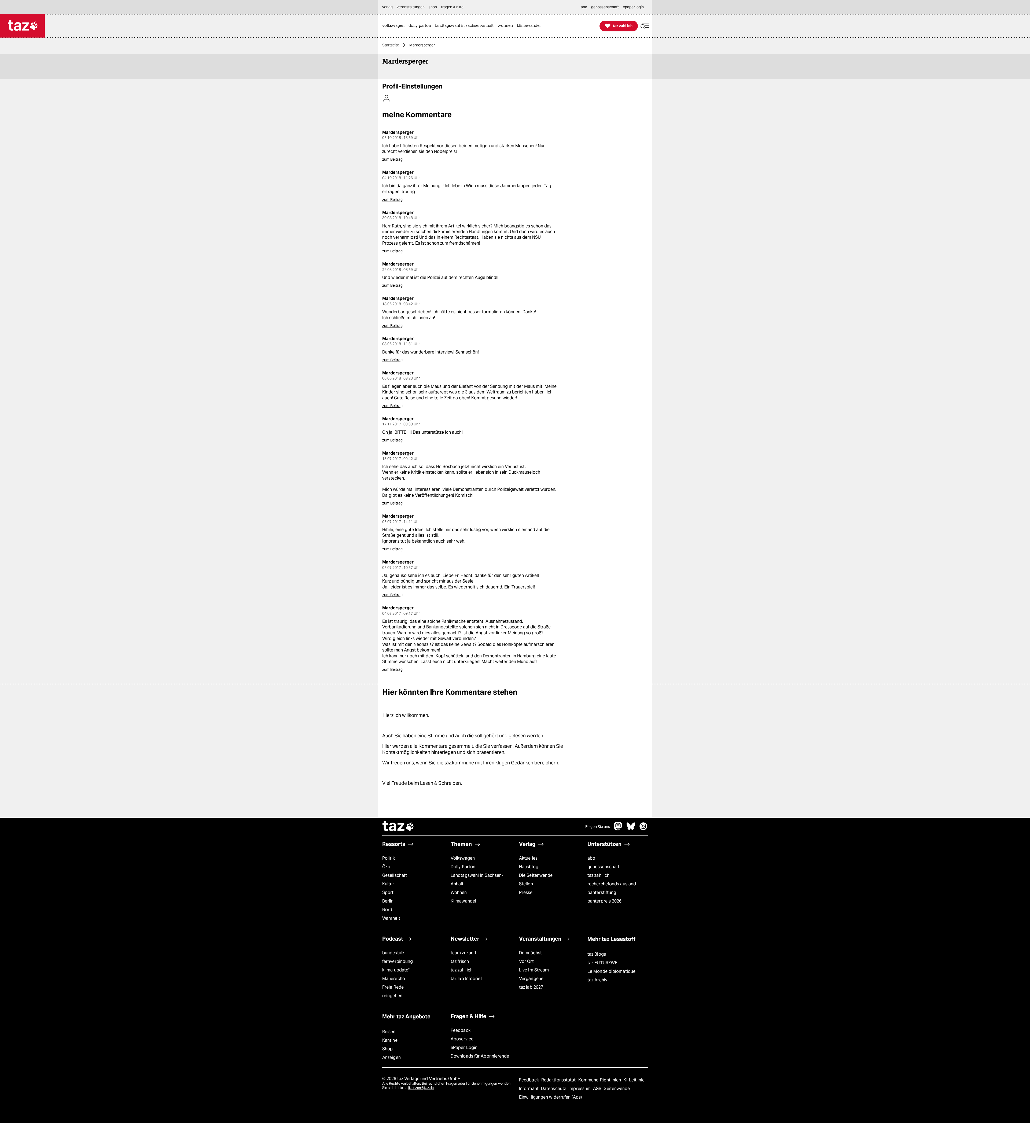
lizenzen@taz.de (421, 1087)
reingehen (392, 996)
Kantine (390, 1040)
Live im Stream (534, 970)
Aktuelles (528, 858)
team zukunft (463, 953)
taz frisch (460, 961)
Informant (529, 1088)
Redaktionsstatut (559, 1080)
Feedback (460, 1030)
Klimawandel (463, 901)
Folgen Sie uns (597, 826)
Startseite (390, 45)
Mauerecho (393, 978)
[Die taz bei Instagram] (643, 829)
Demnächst (530, 953)
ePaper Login (464, 1047)
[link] (394, 26)
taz (398, 827)
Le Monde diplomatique (611, 971)
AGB (597, 1088)
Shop (387, 1049)
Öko (386, 867)
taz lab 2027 (531, 987)
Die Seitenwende (536, 875)
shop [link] (433, 7)
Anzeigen (391, 1057)
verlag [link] (387, 7)
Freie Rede (393, 987)
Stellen (526, 884)
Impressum (580, 1088)
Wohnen (459, 892)
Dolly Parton (463, 867)
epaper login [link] (633, 7)
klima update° (396, 970)
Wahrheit (391, 918)
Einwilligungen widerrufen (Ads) (550, 1097)
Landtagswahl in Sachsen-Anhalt (477, 879)
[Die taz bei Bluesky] (631, 829)
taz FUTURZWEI (603, 963)
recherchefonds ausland (611, 884)
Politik (388, 858)
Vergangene (531, 978)
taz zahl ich (598, 875)
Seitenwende (617, 1088)
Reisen (389, 1031)
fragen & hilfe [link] (452, 7)
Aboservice (462, 1039)
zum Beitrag (392, 159)
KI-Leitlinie (634, 1080)
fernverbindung (397, 961)
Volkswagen (463, 858)
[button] (645, 26)
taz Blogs (596, 954)
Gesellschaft (394, 875)
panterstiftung (601, 892)
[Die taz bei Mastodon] (618, 829)
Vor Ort (526, 961)
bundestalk (393, 953)
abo (591, 858)
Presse (526, 892)
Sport (387, 892)
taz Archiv (597, 980)
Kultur (388, 884)
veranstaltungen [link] (411, 7)
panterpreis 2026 (604, 901)
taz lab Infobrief (466, 978)
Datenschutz (554, 1088)
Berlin (388, 901)
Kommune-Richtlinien (600, 1080)
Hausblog (528, 867)
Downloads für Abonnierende (480, 1056)
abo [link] (584, 7)
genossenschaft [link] (605, 7)
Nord (387, 909)
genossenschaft (603, 867)
